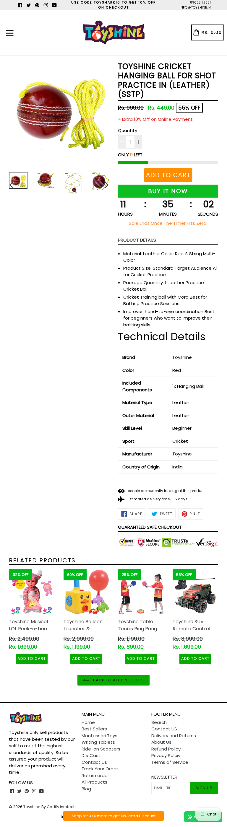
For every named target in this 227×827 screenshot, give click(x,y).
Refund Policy (166, 749)
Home (88, 722)
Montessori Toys (99, 735)
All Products (94, 782)
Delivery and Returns (173, 735)
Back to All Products (118, 680)
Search (159, 722)
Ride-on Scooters (101, 749)
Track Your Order (100, 769)
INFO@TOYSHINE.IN (195, 7)
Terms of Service (169, 762)
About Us (161, 742)
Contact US (164, 729)
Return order (95, 775)
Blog (86, 789)
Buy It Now (168, 191)
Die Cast (91, 755)
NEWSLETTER (164, 777)
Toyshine (31, 807)
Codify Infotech (61, 807)
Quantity (127, 130)
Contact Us (94, 762)
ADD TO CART (31, 658)
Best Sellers (94, 729)
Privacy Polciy (165, 755)
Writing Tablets (98, 742)
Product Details (137, 240)
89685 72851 (200, 2)
